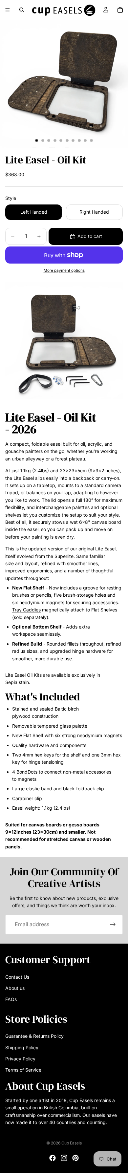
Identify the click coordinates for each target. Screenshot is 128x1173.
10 (92, 140)
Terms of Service (23, 1070)
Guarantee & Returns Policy (34, 1036)
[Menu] (7, 9)
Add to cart (89, 236)
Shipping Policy (21, 1047)
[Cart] (120, 10)
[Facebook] (52, 1158)
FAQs (11, 999)
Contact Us (17, 976)
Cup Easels (71, 1143)
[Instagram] (64, 1158)
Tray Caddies (26, 609)
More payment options (64, 270)
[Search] (21, 10)
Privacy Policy (20, 1058)
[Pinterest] (75, 1158)
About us (15, 988)
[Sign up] (113, 924)
